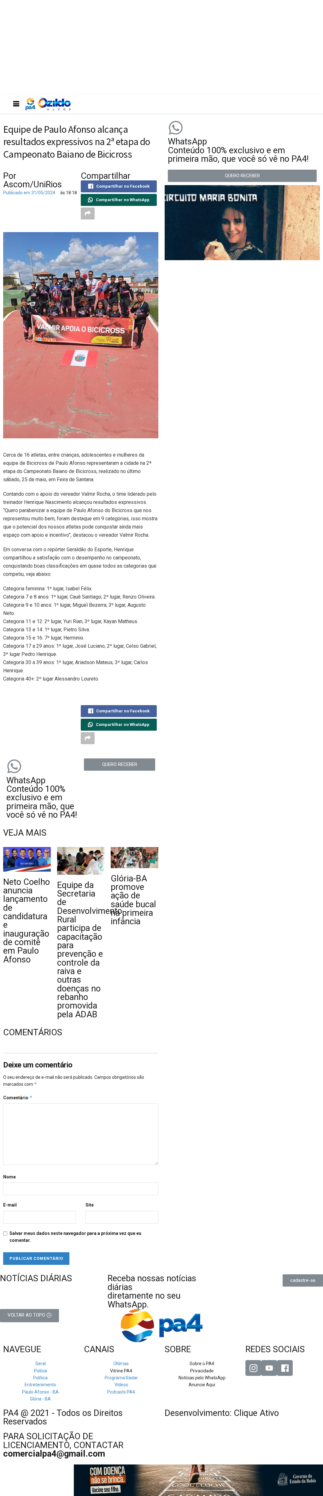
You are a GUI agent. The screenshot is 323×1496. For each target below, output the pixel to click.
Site (89, 1204)
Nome (9, 1176)
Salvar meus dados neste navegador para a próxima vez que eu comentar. (75, 1237)
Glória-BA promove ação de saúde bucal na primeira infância (133, 900)
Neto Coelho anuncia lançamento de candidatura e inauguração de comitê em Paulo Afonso (26, 921)
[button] (119, 764)
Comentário (17, 1098)
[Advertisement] (161, 47)
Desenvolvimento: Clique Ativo (222, 1413)
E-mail (10, 1204)
